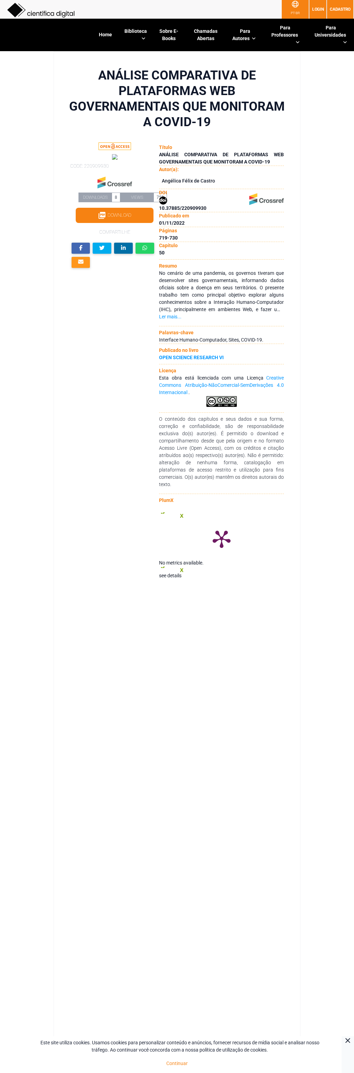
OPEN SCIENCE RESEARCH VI (191, 357)
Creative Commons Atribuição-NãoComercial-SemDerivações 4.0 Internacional (221, 385)
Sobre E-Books (168, 34)
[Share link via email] (81, 262)
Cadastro (340, 9)
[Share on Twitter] (102, 248)
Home (105, 34)
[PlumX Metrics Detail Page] (221, 538)
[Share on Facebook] (81, 248)
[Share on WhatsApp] (145, 248)
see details (170, 575)
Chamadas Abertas (205, 34)
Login (318, 9)
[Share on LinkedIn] (123, 248)
